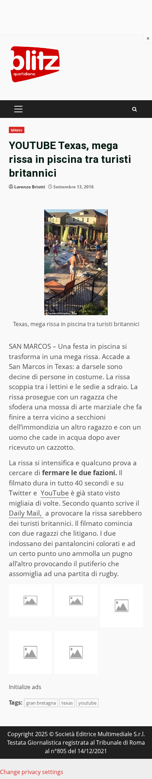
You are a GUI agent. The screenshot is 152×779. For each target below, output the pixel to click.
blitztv (16, 129)
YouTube (55, 492)
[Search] (134, 109)
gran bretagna (41, 703)
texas (67, 703)
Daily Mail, (26, 513)
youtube (87, 703)
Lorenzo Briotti (29, 187)
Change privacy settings (31, 772)
